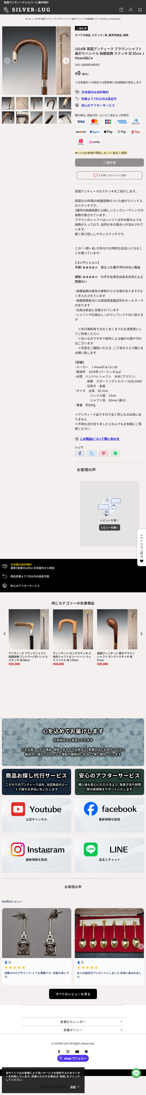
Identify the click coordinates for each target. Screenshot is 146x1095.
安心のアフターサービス (98, 105)
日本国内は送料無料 (95, 92)
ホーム (28, 18)
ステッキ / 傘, (100, 35)
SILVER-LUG (31, 10)
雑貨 (126, 35)
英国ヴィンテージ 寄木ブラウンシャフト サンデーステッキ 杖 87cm (116, 656)
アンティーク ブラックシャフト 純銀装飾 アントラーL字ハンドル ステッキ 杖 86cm (28, 656)
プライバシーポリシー (53, 1087)
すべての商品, (83, 35)
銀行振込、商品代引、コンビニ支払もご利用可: (102, 115)
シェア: (79, 447)
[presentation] (4, 634)
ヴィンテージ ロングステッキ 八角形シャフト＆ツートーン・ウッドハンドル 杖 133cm (72, 656)
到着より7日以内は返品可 (99, 98)
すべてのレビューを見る (73, 994)
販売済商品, (116, 35)
